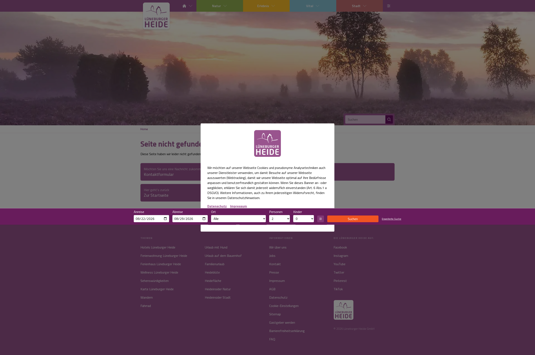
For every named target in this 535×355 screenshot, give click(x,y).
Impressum (238, 206)
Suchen (353, 218)
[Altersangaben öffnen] (320, 219)
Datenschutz (217, 206)
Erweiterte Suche (391, 219)
